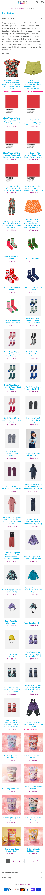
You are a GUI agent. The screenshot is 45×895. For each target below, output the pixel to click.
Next (34, 861)
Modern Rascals (25, 884)
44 (27, 861)
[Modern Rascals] (22, 2)
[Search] (37, 2)
